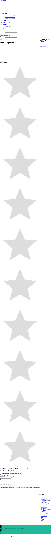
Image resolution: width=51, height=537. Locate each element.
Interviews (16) (44, 504)
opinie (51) (43, 512)
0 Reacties (28, 468)
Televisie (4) (43, 519)
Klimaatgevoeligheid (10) (46, 509)
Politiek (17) (43, 514)
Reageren (2, 533)
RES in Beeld (48, 42)
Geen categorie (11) (45, 503)
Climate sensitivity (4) (45, 500)
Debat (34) (43, 501)
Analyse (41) (43, 497)
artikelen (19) (43, 498)
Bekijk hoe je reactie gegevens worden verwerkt (30, 487)
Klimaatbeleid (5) (44, 508)
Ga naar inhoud (3, 0)
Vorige (1, 39)
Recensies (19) (44, 518)
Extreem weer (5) (44, 502)
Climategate (42, 42)
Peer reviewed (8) (44, 513)
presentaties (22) (44, 516)
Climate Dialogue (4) (45, 499)
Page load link (43, 46)
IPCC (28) (43, 506)
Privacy (42, 43)
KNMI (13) (43, 510)
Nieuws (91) (43, 511)
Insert (12, 536)
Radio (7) (43, 517)
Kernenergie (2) (44, 507)
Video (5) (43, 520)
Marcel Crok (4, 468)
